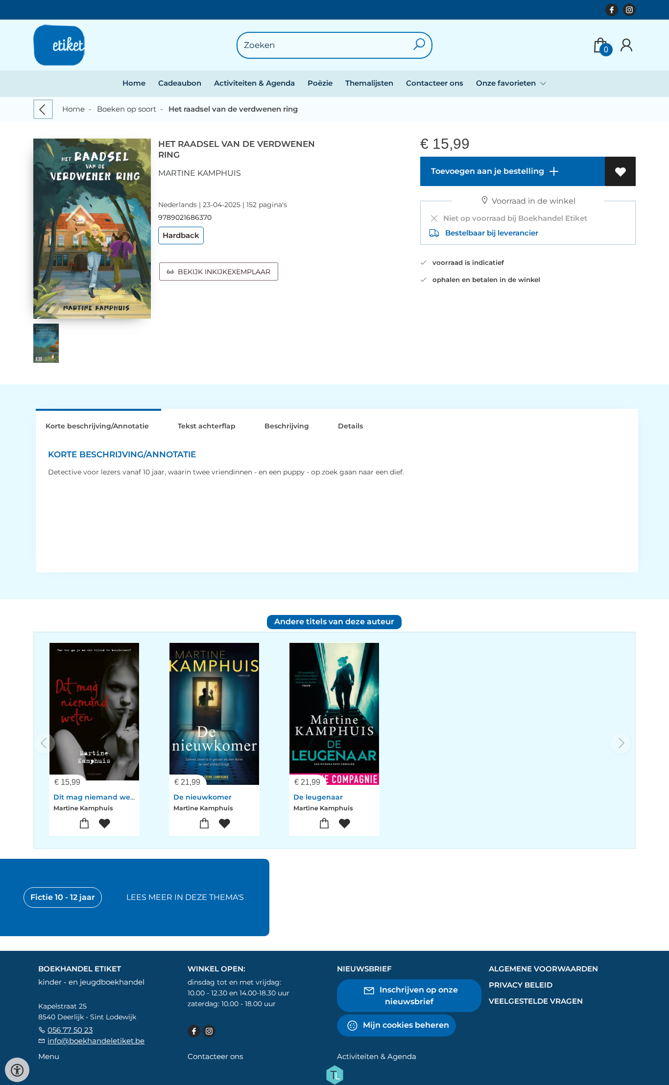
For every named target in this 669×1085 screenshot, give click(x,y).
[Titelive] (334, 1074)
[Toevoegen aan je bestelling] (84, 824)
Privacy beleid (520, 985)
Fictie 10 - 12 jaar (62, 897)
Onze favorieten (507, 83)
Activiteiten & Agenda (254, 83)
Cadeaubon (179, 83)
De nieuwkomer (202, 797)
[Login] (626, 45)
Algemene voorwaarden (543, 968)
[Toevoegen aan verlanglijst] (620, 171)
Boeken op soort (126, 109)
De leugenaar (318, 797)
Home (133, 83)
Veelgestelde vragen (536, 1001)
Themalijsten (369, 83)
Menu (48, 1056)
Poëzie (320, 83)
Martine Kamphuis (199, 173)
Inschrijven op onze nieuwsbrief (418, 995)
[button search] (419, 45)
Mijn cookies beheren (405, 1025)
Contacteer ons (434, 83)
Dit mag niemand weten (98, 797)
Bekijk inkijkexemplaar (222, 271)
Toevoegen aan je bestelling (486, 171)
